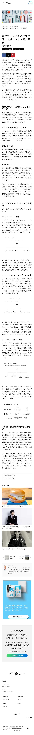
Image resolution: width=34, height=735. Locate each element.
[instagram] (31, 717)
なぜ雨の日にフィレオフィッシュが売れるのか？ (14, 506)
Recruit (19, 703)
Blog (4, 703)
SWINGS (16, 26)
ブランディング (9, 26)
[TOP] (6, 3)
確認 (28, 728)
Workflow (6, 699)
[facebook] (25, 717)
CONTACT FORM (17, 655)
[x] (28, 717)
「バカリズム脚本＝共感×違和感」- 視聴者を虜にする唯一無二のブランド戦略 (16, 527)
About (5, 706)
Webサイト (5, 689)
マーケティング (18, 49)
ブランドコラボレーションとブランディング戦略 (14, 549)
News (18, 699)
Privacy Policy (17, 714)
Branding (6, 696)
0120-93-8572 (17, 645)
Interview (20, 696)
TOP (3, 26)
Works (4, 681)
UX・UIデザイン (6, 686)
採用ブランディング (7, 692)
